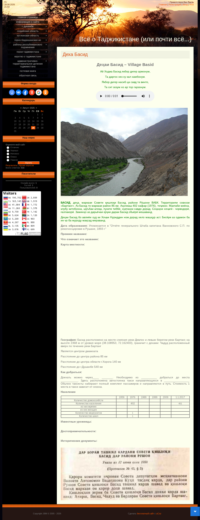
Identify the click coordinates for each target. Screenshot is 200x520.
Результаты (11, 165)
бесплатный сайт (145, 513)
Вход (185, 4)
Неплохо (14, 153)
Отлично (14, 147)
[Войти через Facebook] (25, 92)
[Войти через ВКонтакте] (18, 92)
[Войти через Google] (39, 92)
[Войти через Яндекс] (32, 92)
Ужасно (14, 160)
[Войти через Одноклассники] (45, 92)
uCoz (158, 513)
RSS (191, 4)
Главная (163, 4)
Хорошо (14, 150)
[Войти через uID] (12, 92)
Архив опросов (26, 165)
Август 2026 (29, 108)
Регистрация (175, 4)
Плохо (13, 157)
